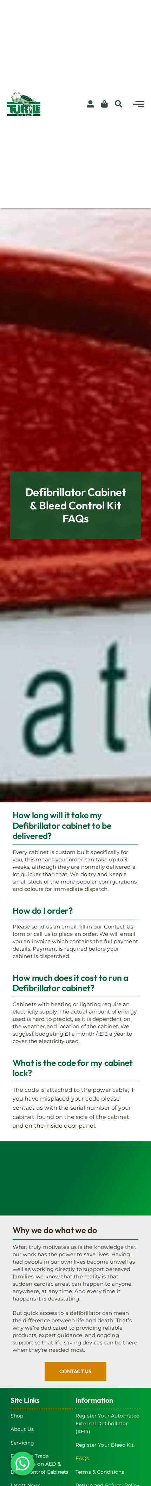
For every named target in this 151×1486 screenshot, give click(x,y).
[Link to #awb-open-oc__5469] (138, 104)
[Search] (116, 104)
